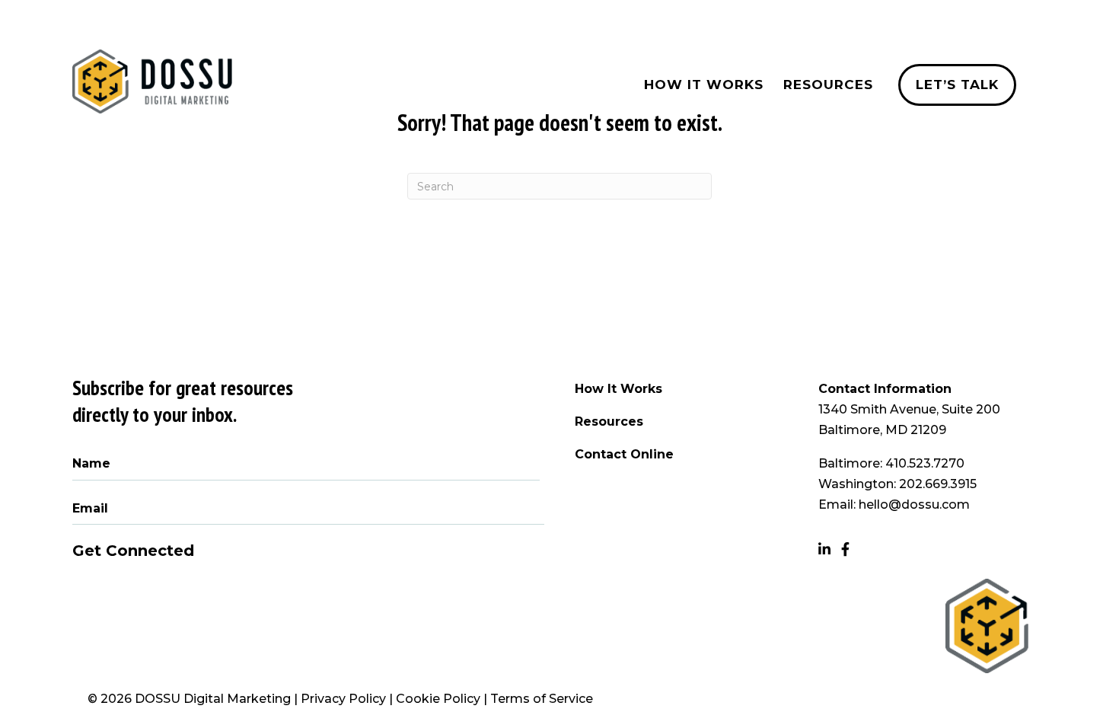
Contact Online (624, 454)
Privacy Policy (343, 698)
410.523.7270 (924, 463)
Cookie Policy (438, 698)
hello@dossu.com (914, 504)
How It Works (618, 389)
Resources (609, 421)
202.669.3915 (938, 484)
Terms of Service (541, 698)
